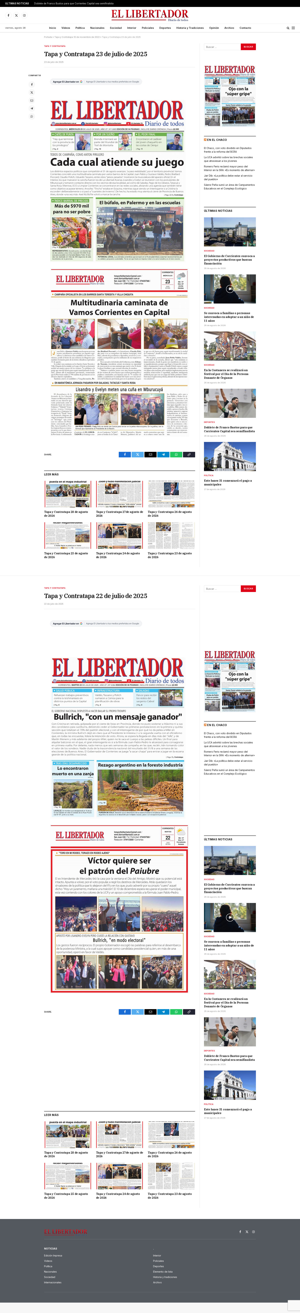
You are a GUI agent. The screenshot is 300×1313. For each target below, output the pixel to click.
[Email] (31, 100)
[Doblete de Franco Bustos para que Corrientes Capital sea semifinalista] (230, 403)
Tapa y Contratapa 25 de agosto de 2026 (66, 555)
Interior (131, 27)
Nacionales (97, 27)
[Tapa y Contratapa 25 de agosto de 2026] (67, 535)
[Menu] (293, 28)
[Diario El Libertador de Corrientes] (150, 15)
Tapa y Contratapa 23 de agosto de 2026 (170, 555)
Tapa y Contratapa (54, 46)
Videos (65, 27)
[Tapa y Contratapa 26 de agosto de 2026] (171, 494)
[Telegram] (31, 108)
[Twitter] (31, 92)
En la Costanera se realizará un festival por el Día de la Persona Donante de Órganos (226, 374)
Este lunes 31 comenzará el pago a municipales (228, 482)
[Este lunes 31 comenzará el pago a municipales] (230, 456)
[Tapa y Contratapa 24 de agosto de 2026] (119, 535)
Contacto (245, 27)
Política (80, 27)
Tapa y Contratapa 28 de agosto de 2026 (66, 513)
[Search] (288, 28)
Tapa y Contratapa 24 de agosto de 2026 (118, 555)
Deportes (165, 27)
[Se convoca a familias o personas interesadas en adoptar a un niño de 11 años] (230, 289)
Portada (48, 37)
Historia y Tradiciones (190, 27)
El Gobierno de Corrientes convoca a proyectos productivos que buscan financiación (229, 259)
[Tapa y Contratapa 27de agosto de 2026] (119, 494)
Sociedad (116, 27)
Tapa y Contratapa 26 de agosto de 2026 (170, 513)
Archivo (229, 27)
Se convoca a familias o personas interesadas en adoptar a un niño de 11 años (229, 316)
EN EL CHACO (217, 140)
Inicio (52, 27)
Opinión (214, 27)
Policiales (148, 27)
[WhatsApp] (31, 116)
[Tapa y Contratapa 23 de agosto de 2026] (171, 535)
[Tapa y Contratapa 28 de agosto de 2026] (67, 494)
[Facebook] (31, 84)
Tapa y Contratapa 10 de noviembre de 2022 (77, 37)
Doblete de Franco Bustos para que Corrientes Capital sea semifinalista (74, 3)
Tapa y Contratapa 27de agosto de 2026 (119, 513)
